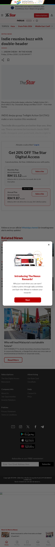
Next (27, 300)
